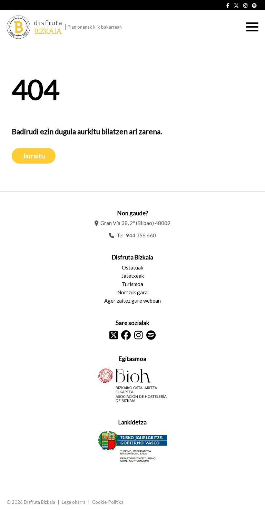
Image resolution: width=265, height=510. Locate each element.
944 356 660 (141, 235)
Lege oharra (74, 502)
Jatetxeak (132, 276)
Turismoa (132, 284)
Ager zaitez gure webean (132, 300)
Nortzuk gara (132, 292)
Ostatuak (132, 267)
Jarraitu (33, 156)
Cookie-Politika (108, 502)
